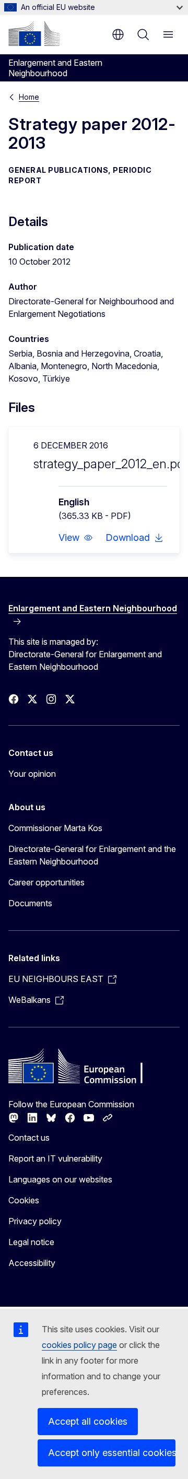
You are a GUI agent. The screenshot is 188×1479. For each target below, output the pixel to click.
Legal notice (31, 1242)
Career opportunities (46, 882)
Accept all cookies (87, 1421)
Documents (30, 903)
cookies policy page (79, 1345)
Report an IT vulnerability (55, 1158)
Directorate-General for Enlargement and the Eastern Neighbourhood (92, 855)
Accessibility (31, 1263)
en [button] (118, 34)
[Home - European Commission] (34, 33)
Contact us (29, 1137)
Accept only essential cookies (111, 1452)
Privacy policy (35, 1221)
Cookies (23, 1200)
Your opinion (32, 773)
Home (29, 96)
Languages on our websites (60, 1179)
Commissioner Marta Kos (55, 828)
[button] (75, 537)
